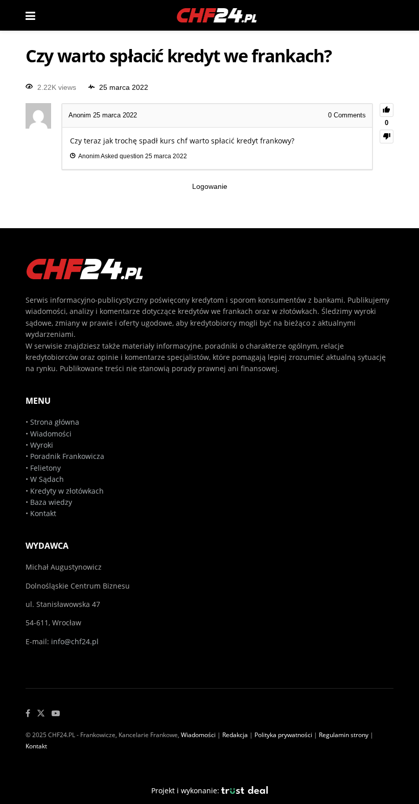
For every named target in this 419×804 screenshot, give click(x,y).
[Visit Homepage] (217, 15)
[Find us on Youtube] (56, 713)
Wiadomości (50, 433)
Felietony (45, 468)
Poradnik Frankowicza (67, 456)
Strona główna (54, 422)
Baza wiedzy (51, 502)
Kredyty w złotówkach (67, 491)
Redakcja (235, 734)
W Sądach (47, 479)
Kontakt (43, 513)
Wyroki (41, 445)
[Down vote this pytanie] (386, 136)
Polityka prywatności (283, 734)
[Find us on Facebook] (28, 713)
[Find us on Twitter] (41, 713)
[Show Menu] (30, 15)
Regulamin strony (343, 734)
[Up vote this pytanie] (386, 110)
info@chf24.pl (75, 641)
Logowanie (209, 186)
